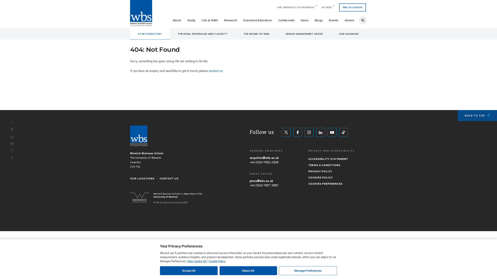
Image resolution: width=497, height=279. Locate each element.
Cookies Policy (320, 177)
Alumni (349, 20)
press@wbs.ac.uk (261, 181)
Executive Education (257, 20)
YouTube (12, 144)
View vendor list (197, 261)
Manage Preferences (308, 270)
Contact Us (169, 178)
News (304, 20)
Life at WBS (210, 20)
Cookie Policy (217, 261)
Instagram (12, 150)
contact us (215, 70)
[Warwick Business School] (141, 13)
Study (191, 20)
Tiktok (12, 158)
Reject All (248, 270)
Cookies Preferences (325, 183)
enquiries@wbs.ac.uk (264, 157)
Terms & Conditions (324, 165)
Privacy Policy (320, 171)
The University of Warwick (295, 7)
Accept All (188, 270)
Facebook (12, 129)
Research (230, 20)
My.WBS (327, 7)
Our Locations (142, 178)
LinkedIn (12, 137)
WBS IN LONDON (352, 7)
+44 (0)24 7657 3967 (264, 185)
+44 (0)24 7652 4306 (264, 162)
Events (333, 20)
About (177, 20)
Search (363, 20)
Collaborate (286, 20)
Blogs (319, 20)
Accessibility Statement (328, 159)
